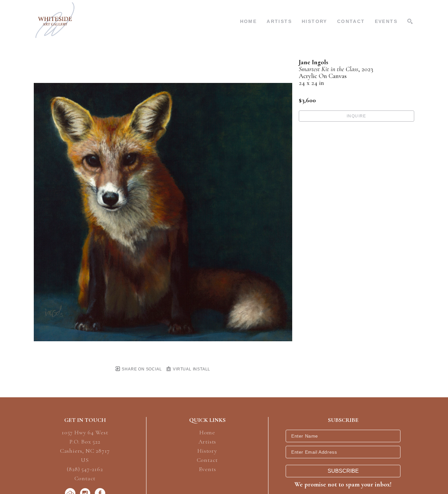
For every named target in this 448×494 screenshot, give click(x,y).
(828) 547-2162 (85, 469)
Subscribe (343, 471)
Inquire (356, 116)
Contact (85, 478)
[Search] (410, 21)
